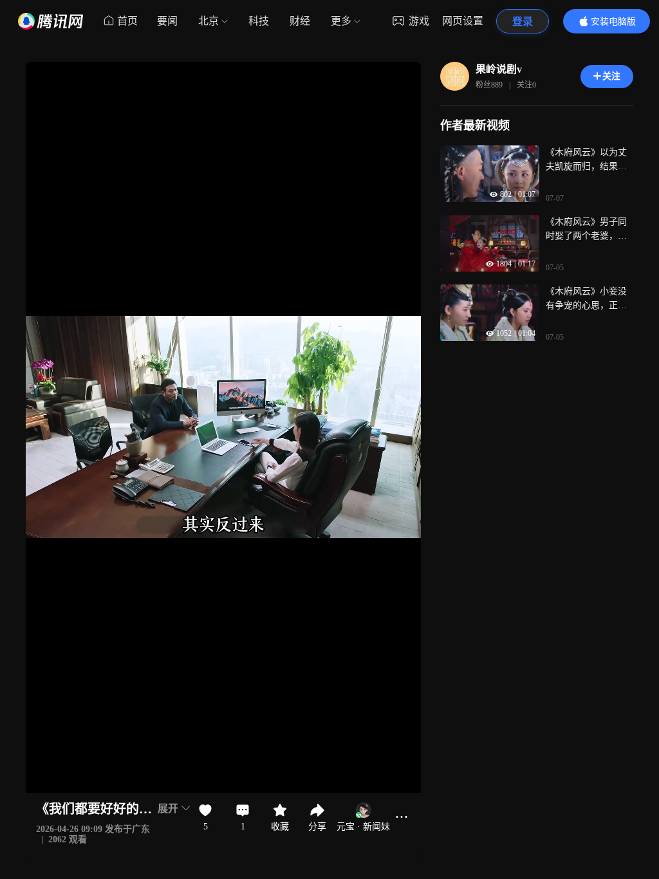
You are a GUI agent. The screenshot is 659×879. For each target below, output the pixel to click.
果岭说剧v (499, 69)
